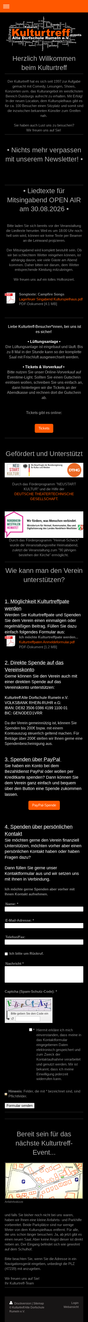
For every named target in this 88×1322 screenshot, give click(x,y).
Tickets (44, 428)
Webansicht (71, 1307)
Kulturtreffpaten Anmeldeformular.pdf (47, 642)
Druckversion (23, 1303)
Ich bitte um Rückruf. (26, 953)
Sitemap (38, 1303)
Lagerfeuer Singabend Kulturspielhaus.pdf (51, 299)
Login (75, 1303)
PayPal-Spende (44, 805)
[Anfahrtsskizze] (44, 1180)
